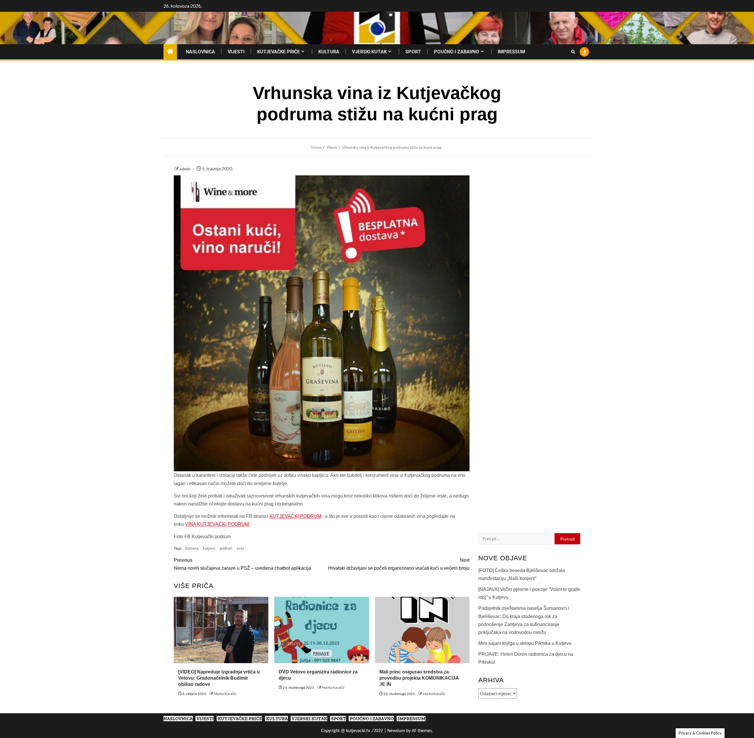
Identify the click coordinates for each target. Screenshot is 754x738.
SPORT (413, 52)
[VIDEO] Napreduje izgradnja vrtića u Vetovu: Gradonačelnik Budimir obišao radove (219, 678)
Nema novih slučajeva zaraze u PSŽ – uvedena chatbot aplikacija (242, 564)
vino (240, 548)
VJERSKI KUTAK (369, 52)
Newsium (396, 731)
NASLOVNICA (200, 52)
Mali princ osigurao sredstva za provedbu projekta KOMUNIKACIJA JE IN (419, 678)
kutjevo (209, 548)
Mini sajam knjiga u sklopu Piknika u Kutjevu (524, 643)
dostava (192, 548)
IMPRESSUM (511, 52)
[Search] (573, 51)
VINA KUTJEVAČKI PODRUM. (217, 524)
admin (185, 168)
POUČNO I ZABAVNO (456, 52)
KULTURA (328, 52)
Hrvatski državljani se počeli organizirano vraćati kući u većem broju (398, 564)
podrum (226, 548)
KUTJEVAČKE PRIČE (278, 52)
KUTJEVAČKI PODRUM (295, 516)
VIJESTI (236, 52)
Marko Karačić (225, 693)
